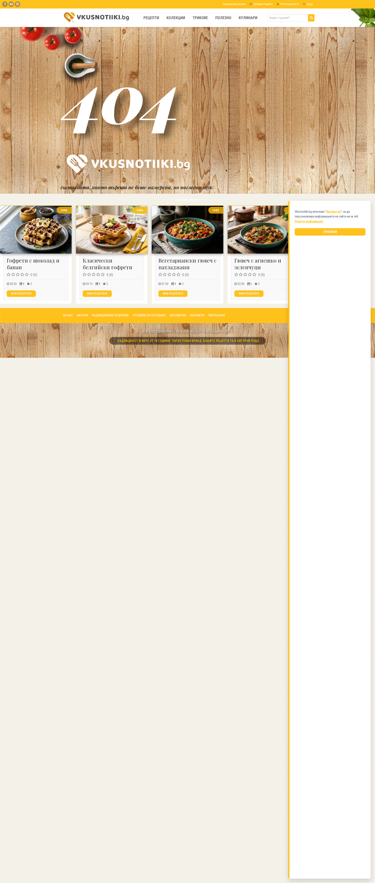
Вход (309, 4)
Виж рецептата (21, 293)
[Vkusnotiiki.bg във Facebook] (5, 4)
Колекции (175, 17)
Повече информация (309, 221)
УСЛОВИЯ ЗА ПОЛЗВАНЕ (149, 315)
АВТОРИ (82, 315)
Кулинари (248, 17)
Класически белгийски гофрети (107, 264)
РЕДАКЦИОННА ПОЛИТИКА (110, 315)
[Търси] (311, 18)
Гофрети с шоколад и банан (33, 264)
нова (64, 210)
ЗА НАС (68, 315)
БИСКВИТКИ (178, 315)
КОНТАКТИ (197, 315)
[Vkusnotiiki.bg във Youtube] (11, 4)
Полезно (223, 17)
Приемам (330, 232)
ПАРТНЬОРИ (216, 315)
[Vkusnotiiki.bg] (17, 4)
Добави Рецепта (263, 4)
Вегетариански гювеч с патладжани (187, 264)
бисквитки (333, 211)
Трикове (200, 17)
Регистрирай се (289, 4)
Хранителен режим (233, 4)
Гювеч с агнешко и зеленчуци (257, 264)
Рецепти (151, 17)
